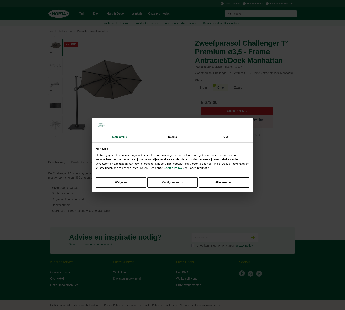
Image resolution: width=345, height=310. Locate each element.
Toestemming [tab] (118, 136)
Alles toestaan (224, 182)
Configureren (170, 182)
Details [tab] (172, 136)
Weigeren (121, 182)
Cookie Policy (173, 167)
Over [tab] (226, 136)
